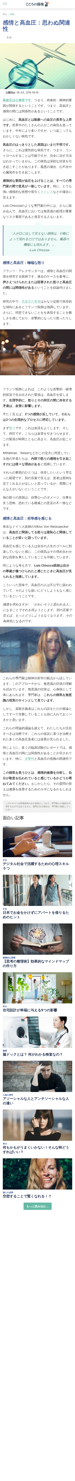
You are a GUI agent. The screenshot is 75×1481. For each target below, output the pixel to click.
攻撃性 (29, 758)
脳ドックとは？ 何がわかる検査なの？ (33, 1054)
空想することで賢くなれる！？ (27, 1196)
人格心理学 (8, 1095)
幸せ (5, 14)
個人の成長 (8, 1192)
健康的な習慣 (9, 957)
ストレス (46, 192)
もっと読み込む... (38, 1206)
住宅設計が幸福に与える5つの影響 (30, 1010)
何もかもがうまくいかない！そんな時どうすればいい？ (36, 1149)
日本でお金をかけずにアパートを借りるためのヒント (36, 914)
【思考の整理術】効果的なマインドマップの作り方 (36, 963)
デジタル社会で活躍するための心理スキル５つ (36, 866)
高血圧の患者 (31, 301)
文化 (12, 14)
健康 (5, 1050)
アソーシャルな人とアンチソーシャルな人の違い (36, 1101)
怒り (12, 428)
